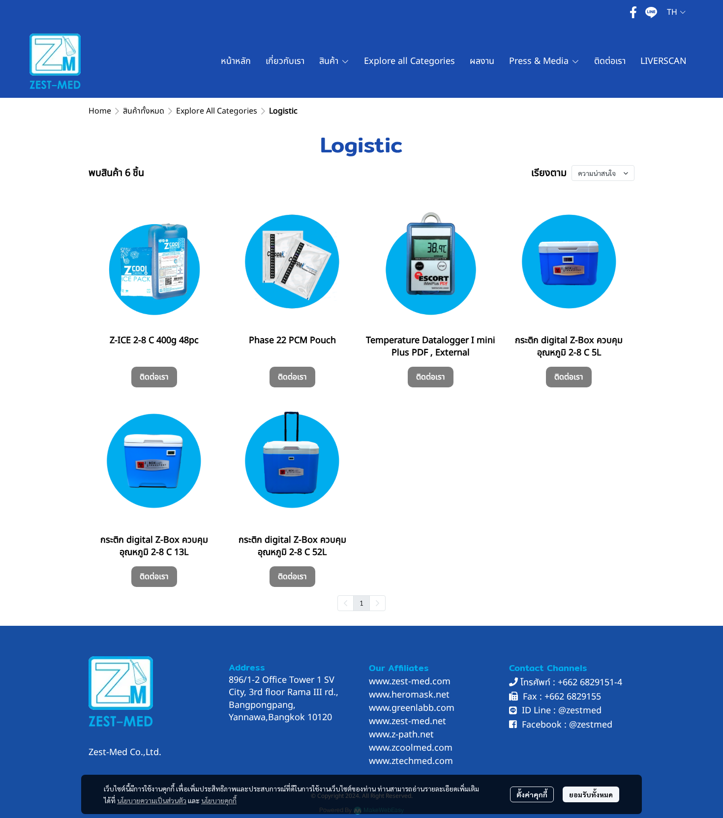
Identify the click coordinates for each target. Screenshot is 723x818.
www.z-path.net (401, 734)
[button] (676, 12)
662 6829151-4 (592, 682)
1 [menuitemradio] (361, 602)
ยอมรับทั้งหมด (591, 794)
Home (100, 111)
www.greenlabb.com (411, 708)
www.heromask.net (409, 694)
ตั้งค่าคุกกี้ (531, 794)
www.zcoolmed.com (410, 748)
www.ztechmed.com (411, 761)
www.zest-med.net (407, 721)
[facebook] (633, 12)
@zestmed (580, 710)
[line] (651, 12)
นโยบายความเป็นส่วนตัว (151, 800)
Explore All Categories (216, 111)
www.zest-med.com (410, 681)
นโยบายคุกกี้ (219, 800)
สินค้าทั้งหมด (143, 111)
